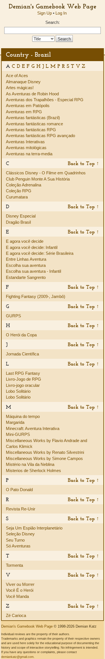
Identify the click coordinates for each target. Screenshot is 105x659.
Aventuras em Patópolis (28, 105)
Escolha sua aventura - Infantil (33, 271)
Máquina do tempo (23, 416)
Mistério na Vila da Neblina (30, 464)
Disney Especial (21, 216)
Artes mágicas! (20, 87)
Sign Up (44, 13)
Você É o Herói (19, 590)
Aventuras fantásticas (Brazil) (33, 117)
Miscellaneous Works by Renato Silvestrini (45, 452)
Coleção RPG (18, 190)
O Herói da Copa (21, 334)
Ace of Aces (17, 75)
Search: (52, 22)
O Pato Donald (19, 489)
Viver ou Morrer (20, 584)
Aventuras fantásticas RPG (31, 129)
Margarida (15, 422)
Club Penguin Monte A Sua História (38, 179)
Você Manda (17, 596)
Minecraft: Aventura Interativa (32, 428)
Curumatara (17, 197)
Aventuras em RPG (24, 111)
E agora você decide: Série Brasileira (39, 253)
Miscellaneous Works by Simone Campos (44, 458)
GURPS (13, 315)
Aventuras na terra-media (29, 153)
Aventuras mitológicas (26, 147)
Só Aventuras (18, 546)
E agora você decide (24, 241)
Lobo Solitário (18, 391)
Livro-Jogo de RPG (23, 379)
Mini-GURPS (18, 434)
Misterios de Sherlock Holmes (33, 470)
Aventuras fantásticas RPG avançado (40, 135)
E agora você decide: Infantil (31, 247)
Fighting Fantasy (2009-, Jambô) (35, 296)
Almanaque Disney (23, 81)
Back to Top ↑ (83, 163)
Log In (61, 13)
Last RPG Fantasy (23, 373)
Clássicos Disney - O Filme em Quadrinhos (46, 172)
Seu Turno (15, 540)
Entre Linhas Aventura (26, 259)
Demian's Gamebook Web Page (52, 6)
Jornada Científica (22, 354)
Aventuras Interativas (25, 141)
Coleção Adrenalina (23, 184)
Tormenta (14, 565)
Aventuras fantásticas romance (34, 123)
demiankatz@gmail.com (17, 656)
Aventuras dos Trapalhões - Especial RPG (44, 99)
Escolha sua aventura (26, 265)
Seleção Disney (20, 533)
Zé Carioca (16, 615)
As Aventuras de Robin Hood (32, 93)
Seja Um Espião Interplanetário (34, 528)
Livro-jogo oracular (23, 385)
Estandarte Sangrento (26, 277)
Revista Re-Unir (20, 509)
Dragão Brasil (18, 222)
